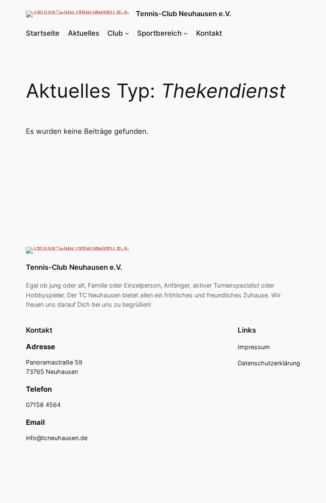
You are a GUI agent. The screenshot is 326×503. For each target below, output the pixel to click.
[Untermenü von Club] (127, 33)
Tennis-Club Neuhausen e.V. (183, 13)
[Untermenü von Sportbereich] (185, 33)
